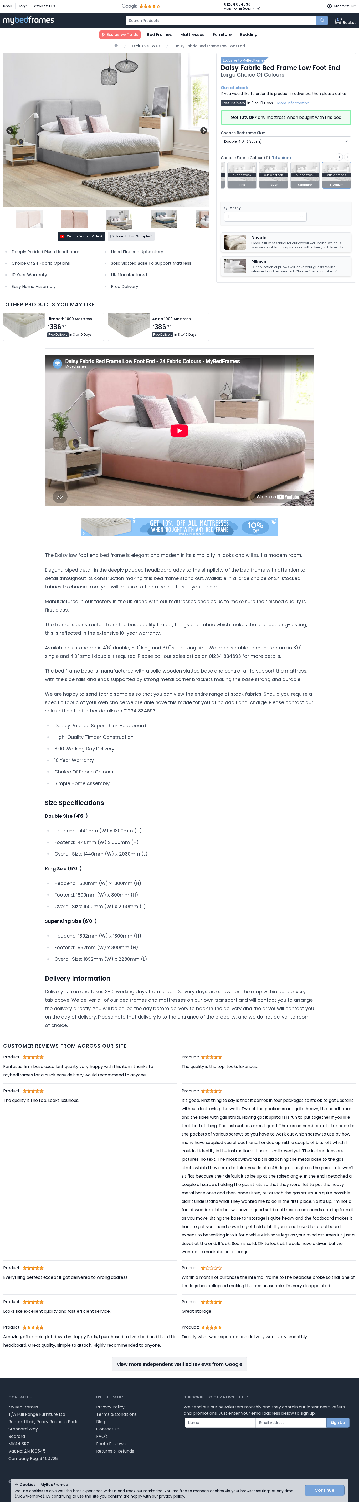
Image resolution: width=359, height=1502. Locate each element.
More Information (293, 103)
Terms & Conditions (116, 1414)
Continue (324, 1490)
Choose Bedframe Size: (243, 132)
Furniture (222, 35)
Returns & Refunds (115, 1451)
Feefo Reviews (111, 1444)
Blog (100, 1422)
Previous (9, 130)
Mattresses (192, 35)
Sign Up (338, 1422)
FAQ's (23, 6)
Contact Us (44, 6)
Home (7, 6)
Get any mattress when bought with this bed (286, 117)
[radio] (242, 175)
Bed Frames (159, 35)
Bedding (249, 35)
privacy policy (171, 1496)
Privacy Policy (110, 1407)
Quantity (232, 208)
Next (203, 130)
